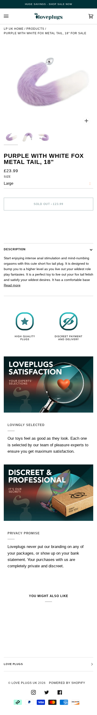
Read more (12, 285)
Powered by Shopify (67, 683)
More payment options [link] (20, 232)
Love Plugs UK (24, 683)
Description (15, 249)
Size (7, 176)
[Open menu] (11, 16)
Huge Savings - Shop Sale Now (48, 4)
